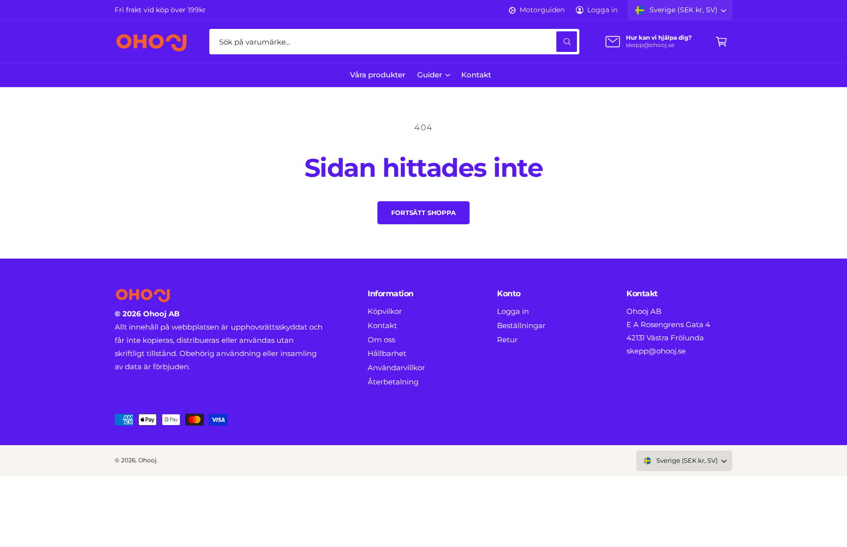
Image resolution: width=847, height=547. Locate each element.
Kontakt (382, 325)
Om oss (381, 339)
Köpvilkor (385, 311)
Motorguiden (542, 9)
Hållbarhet (387, 353)
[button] (721, 41)
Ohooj (147, 460)
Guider (429, 74)
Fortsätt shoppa (423, 212)
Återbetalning (393, 381)
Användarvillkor (396, 367)
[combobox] (394, 41)
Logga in (602, 9)
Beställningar (521, 325)
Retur (507, 339)
